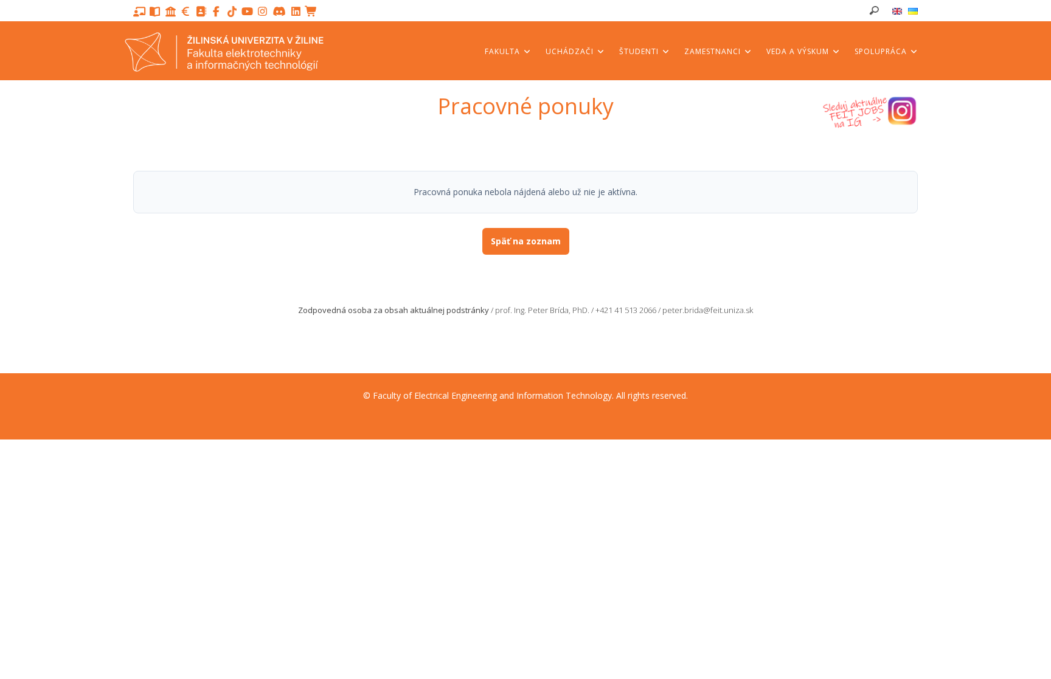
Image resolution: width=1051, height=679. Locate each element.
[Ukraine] (913, 11)
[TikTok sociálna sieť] (233, 12)
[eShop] (311, 12)
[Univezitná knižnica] (154, 12)
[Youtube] (247, 12)
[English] (897, 11)
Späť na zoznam (526, 241)
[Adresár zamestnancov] (201, 12)
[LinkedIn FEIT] (296, 12)
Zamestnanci (713, 51)
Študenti (640, 51)
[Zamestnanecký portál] (185, 12)
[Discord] (280, 12)
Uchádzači (571, 51)
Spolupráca (882, 51)
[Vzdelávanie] (139, 12)
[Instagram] (262, 12)
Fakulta (503, 51)
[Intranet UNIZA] (170, 12)
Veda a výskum (798, 51)
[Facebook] (216, 12)
